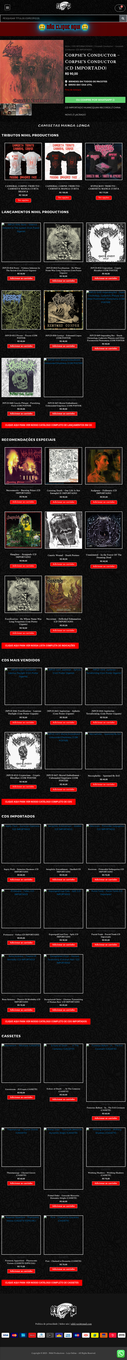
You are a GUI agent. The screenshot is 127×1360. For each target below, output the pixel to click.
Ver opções (23, 200)
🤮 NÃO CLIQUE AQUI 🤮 (63, 27)
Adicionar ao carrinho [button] (21, 278)
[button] (7, 7)
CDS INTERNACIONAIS (82, 46)
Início (67, 46)
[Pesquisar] (123, 18)
